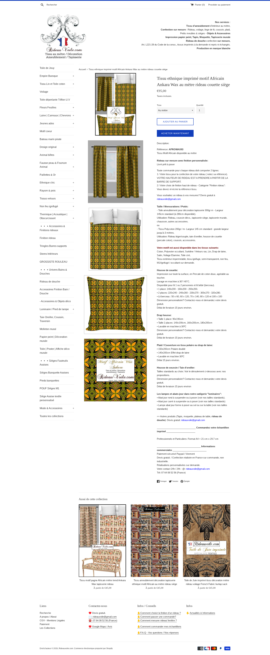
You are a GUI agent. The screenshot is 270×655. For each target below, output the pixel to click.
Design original (57, 147)
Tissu (159, 105)
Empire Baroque (57, 76)
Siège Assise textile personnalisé (50, 398)
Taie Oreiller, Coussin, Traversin (52, 319)
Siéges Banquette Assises (54, 372)
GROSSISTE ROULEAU (53, 261)
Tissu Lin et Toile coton (57, 84)
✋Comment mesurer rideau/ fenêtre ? (157, 620)
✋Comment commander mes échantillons (159, 626)
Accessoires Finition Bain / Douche (54, 291)
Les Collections (47, 628)
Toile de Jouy (47, 68)
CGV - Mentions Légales (52, 620)
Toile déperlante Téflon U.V (55, 99)
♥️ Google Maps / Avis (100, 626)
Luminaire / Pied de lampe (57, 309)
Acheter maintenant (175, 133)
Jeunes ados (57, 123)
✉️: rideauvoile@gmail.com (103, 616)
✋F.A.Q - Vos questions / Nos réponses (158, 632)
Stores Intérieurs (49, 253)
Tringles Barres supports (53, 246)
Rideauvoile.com (66, 648)
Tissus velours (57, 198)
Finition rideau (48, 238)
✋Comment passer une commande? (156, 616)
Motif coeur (46, 131)
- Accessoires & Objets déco (55, 301)
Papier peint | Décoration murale (53, 339)
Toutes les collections (51, 416)
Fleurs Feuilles (57, 107)
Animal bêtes (57, 155)
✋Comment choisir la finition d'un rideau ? (159, 613)
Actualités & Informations (202, 613)
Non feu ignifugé (57, 206)
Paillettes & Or (48, 174)
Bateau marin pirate (50, 139)
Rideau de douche (50, 281)
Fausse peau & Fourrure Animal (57, 165)
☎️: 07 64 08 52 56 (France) (103, 620)
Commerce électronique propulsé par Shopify (93, 648)
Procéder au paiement (219, 5)
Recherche (45, 613)
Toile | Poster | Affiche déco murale (55, 351)
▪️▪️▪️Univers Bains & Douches (53, 271)
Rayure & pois (57, 190)
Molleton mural (48, 329)
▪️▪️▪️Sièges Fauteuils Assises (54, 362)
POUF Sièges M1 (49, 388)
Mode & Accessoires (57, 408)
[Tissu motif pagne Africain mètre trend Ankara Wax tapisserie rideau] (102, 540)
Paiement (44, 624)
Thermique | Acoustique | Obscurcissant (57, 216)
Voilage (44, 91)
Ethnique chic (57, 182)
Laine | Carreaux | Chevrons (57, 115)
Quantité (199, 105)
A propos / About (48, 616)
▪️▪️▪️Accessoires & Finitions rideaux (52, 228)
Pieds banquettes (49, 380)
